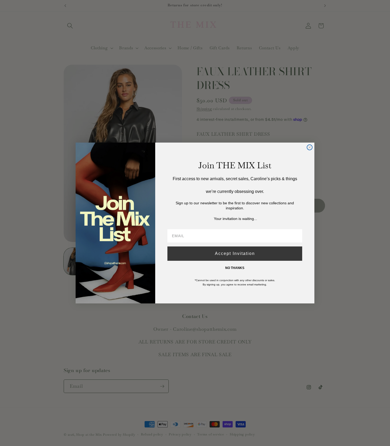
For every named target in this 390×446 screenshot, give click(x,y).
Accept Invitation (235, 253)
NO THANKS (234, 268)
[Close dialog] (309, 147)
